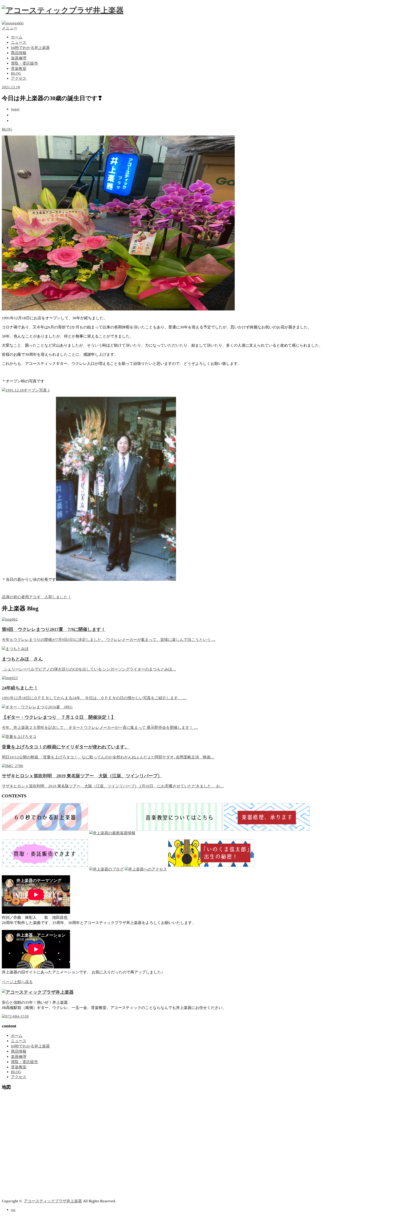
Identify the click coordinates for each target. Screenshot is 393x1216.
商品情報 (18, 53)
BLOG (16, 73)
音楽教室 (18, 69)
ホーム (17, 37)
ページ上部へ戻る (17, 982)
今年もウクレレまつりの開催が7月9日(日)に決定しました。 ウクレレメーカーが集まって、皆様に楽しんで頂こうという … (108, 639)
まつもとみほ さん (22, 658)
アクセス (18, 78)
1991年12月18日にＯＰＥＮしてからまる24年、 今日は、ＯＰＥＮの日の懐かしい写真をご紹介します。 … (94, 698)
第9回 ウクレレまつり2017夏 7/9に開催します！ (54, 629)
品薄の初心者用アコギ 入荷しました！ (36, 597)
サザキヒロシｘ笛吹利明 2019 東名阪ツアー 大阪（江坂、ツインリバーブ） (82, 775)
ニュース (18, 42)
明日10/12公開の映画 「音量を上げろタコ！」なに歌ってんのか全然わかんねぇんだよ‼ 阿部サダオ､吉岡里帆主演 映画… (108, 757)
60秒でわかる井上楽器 (30, 48)
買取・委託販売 (24, 63)
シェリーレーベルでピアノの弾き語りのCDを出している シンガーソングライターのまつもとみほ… (89, 669)
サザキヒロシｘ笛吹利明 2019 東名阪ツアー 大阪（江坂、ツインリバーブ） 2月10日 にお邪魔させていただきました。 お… (113, 786)
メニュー (9, 28)
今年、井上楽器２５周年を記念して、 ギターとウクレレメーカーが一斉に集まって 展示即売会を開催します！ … (100, 727)
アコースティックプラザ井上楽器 (53, 1201)
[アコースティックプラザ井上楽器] (63, 10)
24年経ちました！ (20, 687)
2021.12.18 (11, 87)
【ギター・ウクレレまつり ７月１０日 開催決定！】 (59, 717)
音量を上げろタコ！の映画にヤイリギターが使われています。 (65, 746)
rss (13, 1210)
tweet (15, 109)
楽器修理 (18, 58)
